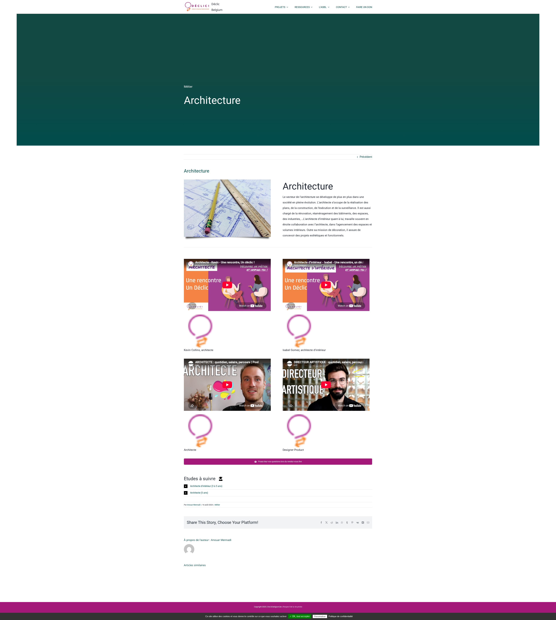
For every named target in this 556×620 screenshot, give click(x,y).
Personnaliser (320, 616)
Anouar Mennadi (193, 505)
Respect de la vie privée (292, 607)
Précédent (366, 156)
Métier (188, 86)
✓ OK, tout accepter (300, 616)
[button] (278, 486)
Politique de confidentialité (341, 616)
